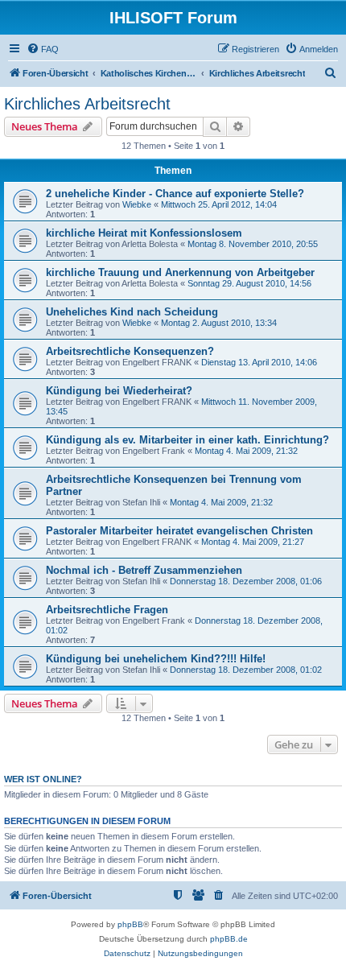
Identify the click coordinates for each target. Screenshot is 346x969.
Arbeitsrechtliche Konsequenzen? (130, 351)
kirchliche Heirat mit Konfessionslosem (144, 233)
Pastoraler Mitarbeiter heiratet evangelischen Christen (179, 531)
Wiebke (136, 204)
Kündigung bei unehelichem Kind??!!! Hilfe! (156, 659)
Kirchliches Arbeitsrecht (87, 104)
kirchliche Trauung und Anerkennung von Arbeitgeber (180, 272)
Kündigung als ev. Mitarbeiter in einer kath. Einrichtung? (187, 440)
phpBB (130, 924)
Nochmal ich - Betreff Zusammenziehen (144, 570)
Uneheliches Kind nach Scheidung (132, 312)
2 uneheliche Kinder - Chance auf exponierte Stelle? (175, 194)
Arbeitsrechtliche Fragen (107, 610)
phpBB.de (229, 938)
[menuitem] (43, 49)
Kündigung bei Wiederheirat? (119, 391)
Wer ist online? (43, 779)
